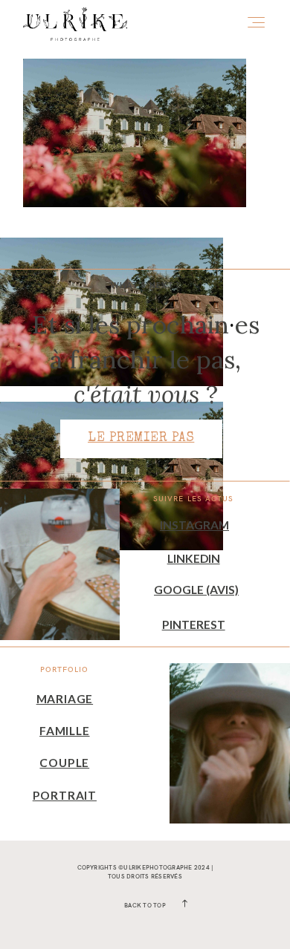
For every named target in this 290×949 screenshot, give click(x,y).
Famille (64, 730)
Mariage (64, 698)
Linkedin (193, 558)
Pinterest (193, 624)
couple (64, 762)
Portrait (65, 795)
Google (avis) (196, 589)
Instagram (194, 525)
